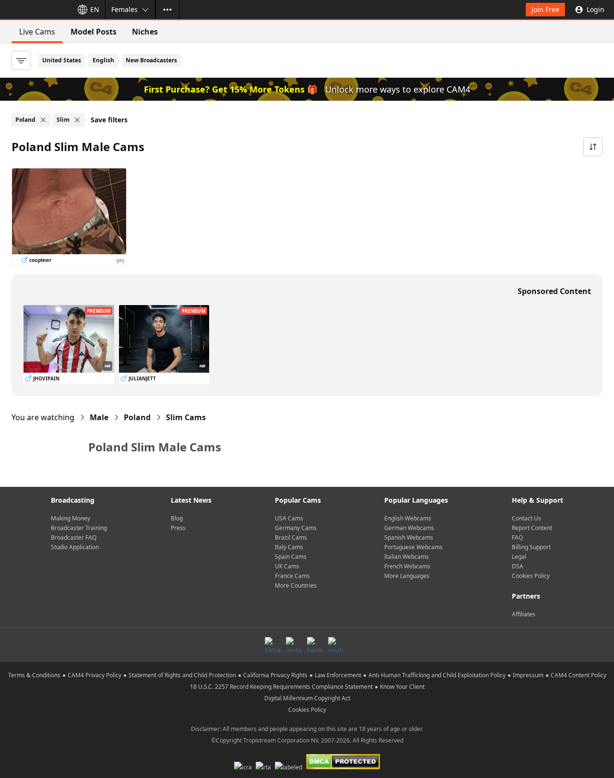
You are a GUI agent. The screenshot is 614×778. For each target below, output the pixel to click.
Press (178, 528)
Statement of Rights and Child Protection (182, 675)
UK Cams (287, 566)
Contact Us (526, 518)
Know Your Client (402, 687)
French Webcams (407, 566)
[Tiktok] (272, 644)
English (103, 60)
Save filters (109, 119)
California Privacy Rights (275, 675)
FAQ (517, 537)
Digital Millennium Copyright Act (307, 698)
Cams (186, 417)
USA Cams (289, 518)
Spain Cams (291, 557)
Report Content (532, 528)
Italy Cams (289, 547)
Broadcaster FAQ (73, 537)
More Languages (406, 576)
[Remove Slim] (77, 120)
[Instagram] (293, 644)
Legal (519, 557)
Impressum (528, 675)
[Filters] (21, 60)
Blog (177, 518)
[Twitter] (314, 644)
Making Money (70, 518)
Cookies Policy (531, 576)
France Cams (292, 576)
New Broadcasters (151, 60)
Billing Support (531, 547)
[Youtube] (335, 644)
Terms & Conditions (34, 675)
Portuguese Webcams (413, 547)
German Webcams (409, 528)
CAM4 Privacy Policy (94, 675)
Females (124, 9)
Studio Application (75, 547)
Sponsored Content (554, 291)
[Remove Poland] (43, 120)
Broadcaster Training (79, 528)
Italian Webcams (406, 557)
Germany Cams (296, 528)
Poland (137, 417)
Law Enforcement (338, 675)
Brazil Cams (291, 537)
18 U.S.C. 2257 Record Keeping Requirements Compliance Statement (281, 687)
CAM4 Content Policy (578, 675)
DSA (517, 566)
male (99, 417)
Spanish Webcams (408, 537)
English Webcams (407, 518)
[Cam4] (34, 9)
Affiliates (523, 614)
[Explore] (167, 9)
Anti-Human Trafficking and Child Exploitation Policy (437, 675)
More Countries (296, 585)
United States (61, 60)
